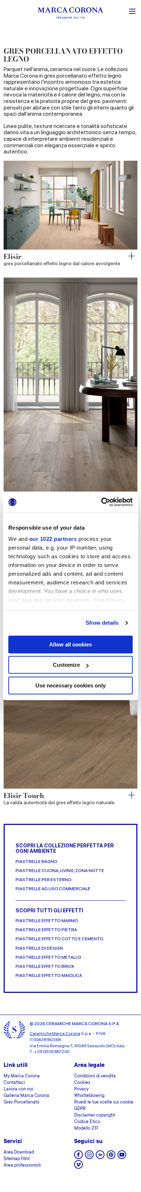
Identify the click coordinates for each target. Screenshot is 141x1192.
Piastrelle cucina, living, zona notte (60, 870)
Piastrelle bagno (36, 861)
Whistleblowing (89, 1095)
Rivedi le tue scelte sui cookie (103, 1102)
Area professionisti (22, 1165)
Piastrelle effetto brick (45, 966)
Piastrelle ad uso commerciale (53, 889)
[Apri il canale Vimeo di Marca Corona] (78, 1166)
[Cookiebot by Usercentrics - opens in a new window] (101, 502)
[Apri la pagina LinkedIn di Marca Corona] (100, 1157)
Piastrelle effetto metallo (48, 957)
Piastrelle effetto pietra (46, 930)
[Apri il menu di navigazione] (132, 10)
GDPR (80, 1108)
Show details (102, 623)
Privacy (81, 1089)
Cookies (82, 1082)
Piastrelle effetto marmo (47, 920)
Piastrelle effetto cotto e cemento (59, 939)
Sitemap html (17, 1159)
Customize (66, 665)
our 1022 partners (53, 539)
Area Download (19, 1152)
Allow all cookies (70, 644)
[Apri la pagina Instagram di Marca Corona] (89, 1157)
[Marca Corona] (70, 14)
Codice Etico (87, 1122)
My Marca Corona (22, 1076)
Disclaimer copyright (94, 1115)
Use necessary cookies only (70, 685)
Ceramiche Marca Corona (55, 1033)
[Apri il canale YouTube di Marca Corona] (122, 1157)
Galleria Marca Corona (26, 1095)
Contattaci (14, 1082)
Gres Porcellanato (21, 1102)
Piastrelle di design (39, 948)
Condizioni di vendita (95, 1076)
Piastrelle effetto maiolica (49, 975)
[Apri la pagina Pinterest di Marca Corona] (111, 1157)
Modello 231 (86, 1128)
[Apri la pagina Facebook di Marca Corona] (78, 1157)
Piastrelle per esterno (44, 879)
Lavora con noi (18, 1089)
